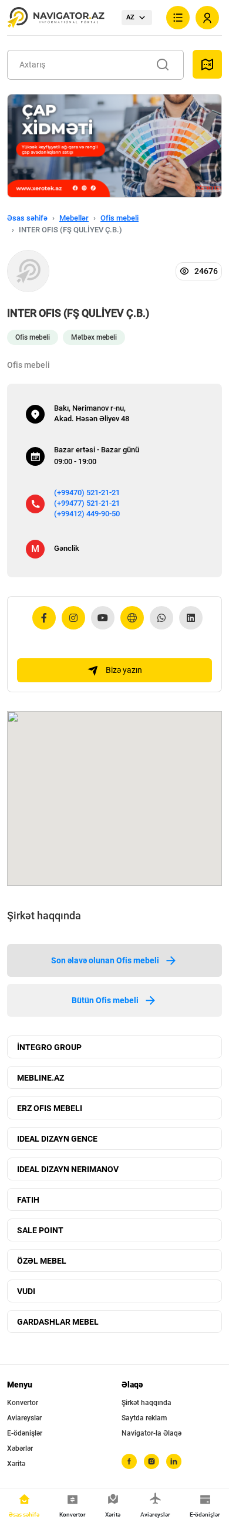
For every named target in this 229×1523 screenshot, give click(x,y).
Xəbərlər (20, 1448)
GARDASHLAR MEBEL (58, 1321)
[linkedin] (173, 1461)
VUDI (26, 1291)
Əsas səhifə (27, 218)
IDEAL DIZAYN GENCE (57, 1138)
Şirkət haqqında (146, 1403)
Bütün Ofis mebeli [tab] (105, 1000)
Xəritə (16, 1464)
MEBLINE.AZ (40, 1077)
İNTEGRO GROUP (49, 1047)
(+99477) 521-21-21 (87, 503)
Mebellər (74, 218)
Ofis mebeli (119, 218)
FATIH (28, 1199)
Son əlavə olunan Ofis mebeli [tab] (105, 960)
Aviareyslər (24, 1418)
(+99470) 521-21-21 (87, 492)
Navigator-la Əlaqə (151, 1433)
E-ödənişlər (24, 1433)
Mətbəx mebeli (94, 337)
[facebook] (129, 1461)
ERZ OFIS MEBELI (49, 1108)
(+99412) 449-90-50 (87, 513)
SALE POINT (40, 1230)
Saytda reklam (144, 1418)
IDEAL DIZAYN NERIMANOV (68, 1169)
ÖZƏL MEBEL (41, 1260)
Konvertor (22, 1403)
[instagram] (151, 1461)
